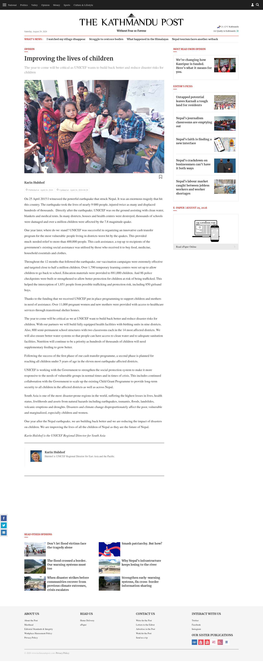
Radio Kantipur (220, 642)
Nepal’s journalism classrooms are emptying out (194, 122)
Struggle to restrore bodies (106, 39)
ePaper (83, 624)
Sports (67, 5)
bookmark (160, 177)
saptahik (201, 642)
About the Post (31, 620)
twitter (4, 525)
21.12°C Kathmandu (230, 26)
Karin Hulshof (34, 182)
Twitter (195, 620)
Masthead (28, 624)
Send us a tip (142, 637)
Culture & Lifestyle (83, 5)
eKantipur (194, 642)
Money (56, 5)
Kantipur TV (226, 642)
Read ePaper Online (186, 246)
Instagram (196, 629)
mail (4, 532)
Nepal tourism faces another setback (195, 39)
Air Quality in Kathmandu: (226, 30)
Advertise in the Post (145, 629)
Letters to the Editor (145, 624)
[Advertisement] (94, 505)
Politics (24, 5)
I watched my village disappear (66, 39)
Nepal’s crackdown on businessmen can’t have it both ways (193, 164)
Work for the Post (144, 633)
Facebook (196, 624)
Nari (213, 642)
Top (256, 643)
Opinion (45, 5)
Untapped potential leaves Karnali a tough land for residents (192, 101)
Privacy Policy (31, 637)
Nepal (207, 642)
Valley (34, 5)
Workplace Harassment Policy (38, 633)
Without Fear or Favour (131, 31)
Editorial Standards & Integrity (38, 629)
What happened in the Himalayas (147, 39)
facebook (4, 518)
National (12, 5)
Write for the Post (144, 620)
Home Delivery (87, 620)
